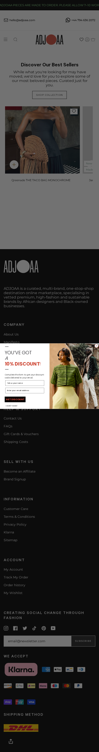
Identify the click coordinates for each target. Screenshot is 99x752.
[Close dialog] (96, 345)
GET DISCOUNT (15, 399)
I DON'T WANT (11, 405)
